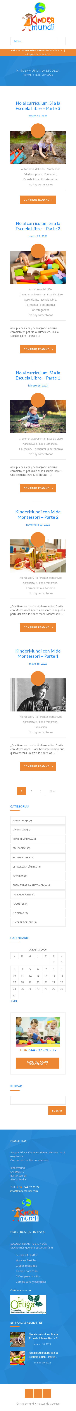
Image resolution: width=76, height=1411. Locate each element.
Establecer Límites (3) (27, 866)
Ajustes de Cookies (48, 1403)
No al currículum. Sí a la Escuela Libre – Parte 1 (38, 375)
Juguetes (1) (20, 903)
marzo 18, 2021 (38, 116)
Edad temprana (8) (24, 839)
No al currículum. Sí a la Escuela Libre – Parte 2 (38, 226)
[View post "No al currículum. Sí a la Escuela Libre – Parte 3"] (38, 147)
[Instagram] (38, 1393)
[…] (38, 335)
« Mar (13, 1000)
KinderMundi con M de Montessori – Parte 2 (38, 514)
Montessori (54, 169)
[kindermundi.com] (38, 17)
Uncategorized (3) (25, 922)
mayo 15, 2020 (38, 663)
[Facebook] (29, 1393)
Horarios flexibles (26, 1260)
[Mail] (47, 1393)
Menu (17, 41)
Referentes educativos (48, 577)
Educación (50, 174)
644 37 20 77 (28, 1187)
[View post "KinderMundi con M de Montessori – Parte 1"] (38, 694)
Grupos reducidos (26, 1265)
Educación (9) (21, 848)
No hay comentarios (41, 184)
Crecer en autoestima (32, 294)
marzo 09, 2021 (38, 236)
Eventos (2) (20, 876)
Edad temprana (33, 174)
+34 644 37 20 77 (54, 50)
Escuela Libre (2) (23, 857)
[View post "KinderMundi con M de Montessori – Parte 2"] (38, 555)
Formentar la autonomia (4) (31, 885)
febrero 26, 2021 (38, 385)
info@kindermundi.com (38, 54)
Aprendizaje (31, 299)
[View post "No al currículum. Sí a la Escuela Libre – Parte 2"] (38, 267)
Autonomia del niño (33, 169)
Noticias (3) (20, 913)
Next (52, 791)
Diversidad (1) (21, 829)
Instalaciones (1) (24, 894)
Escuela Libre (31, 179)
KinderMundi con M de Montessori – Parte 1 (38, 653)
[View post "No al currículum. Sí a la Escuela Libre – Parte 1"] (38, 416)
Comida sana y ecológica (31, 1281)
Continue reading (36, 199)
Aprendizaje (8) (22, 820)
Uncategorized (49, 179)
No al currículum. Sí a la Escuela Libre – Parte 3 (38, 105)
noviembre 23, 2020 (38, 524)
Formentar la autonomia (40, 304)
